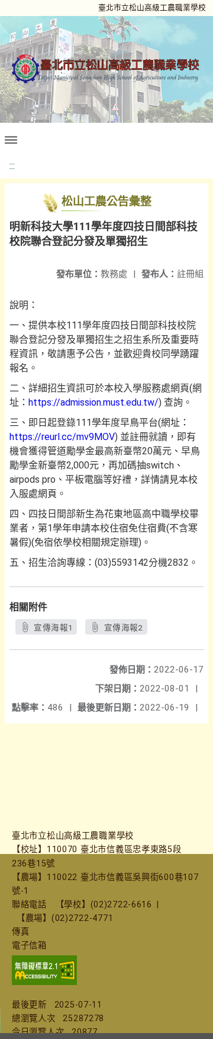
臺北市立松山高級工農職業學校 (152, 7)
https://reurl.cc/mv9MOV (62, 436)
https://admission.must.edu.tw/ (93, 402)
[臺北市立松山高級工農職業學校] (106, 69)
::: (12, 165)
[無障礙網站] (44, 982)
